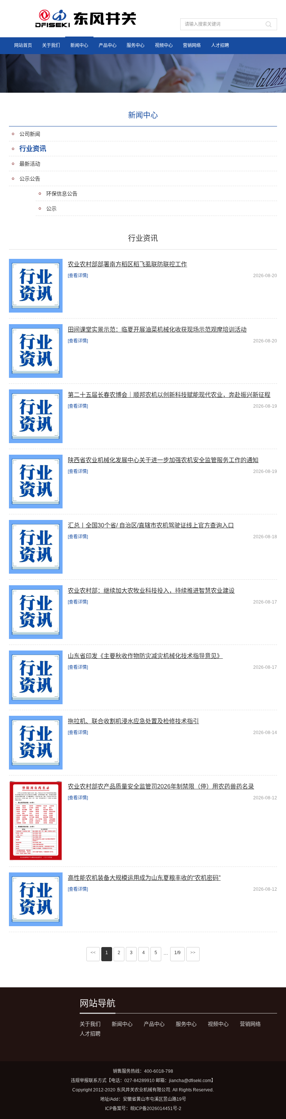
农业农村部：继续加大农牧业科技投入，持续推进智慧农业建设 (151, 590)
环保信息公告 (61, 194)
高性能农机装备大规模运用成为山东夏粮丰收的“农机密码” (144, 878)
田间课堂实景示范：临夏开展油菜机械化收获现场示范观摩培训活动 (157, 329)
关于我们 (51, 45)
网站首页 (23, 45)
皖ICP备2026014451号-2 (155, 1108)
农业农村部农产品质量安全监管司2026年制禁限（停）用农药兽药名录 (161, 786)
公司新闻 (29, 134)
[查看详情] (78, 275)
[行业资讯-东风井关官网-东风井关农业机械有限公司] (86, 18)
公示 (51, 208)
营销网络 (192, 45)
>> (193, 952)
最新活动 (29, 164)
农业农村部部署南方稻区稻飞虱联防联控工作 (127, 264)
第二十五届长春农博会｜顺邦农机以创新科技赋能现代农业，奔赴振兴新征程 (169, 395)
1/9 (177, 952)
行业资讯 (32, 149)
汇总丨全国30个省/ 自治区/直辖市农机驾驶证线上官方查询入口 (151, 525)
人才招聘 (220, 45)
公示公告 (29, 179)
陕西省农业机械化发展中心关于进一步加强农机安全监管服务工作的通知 (163, 460)
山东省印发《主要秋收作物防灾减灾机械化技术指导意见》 (145, 656)
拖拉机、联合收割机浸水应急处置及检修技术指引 (133, 721)
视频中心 (164, 45)
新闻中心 (79, 45)
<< (93, 952)
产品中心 (108, 45)
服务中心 (135, 45)
